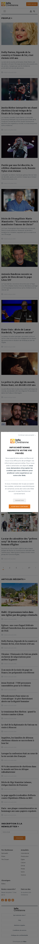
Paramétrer (19, 500)
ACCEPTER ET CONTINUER (19, 506)
